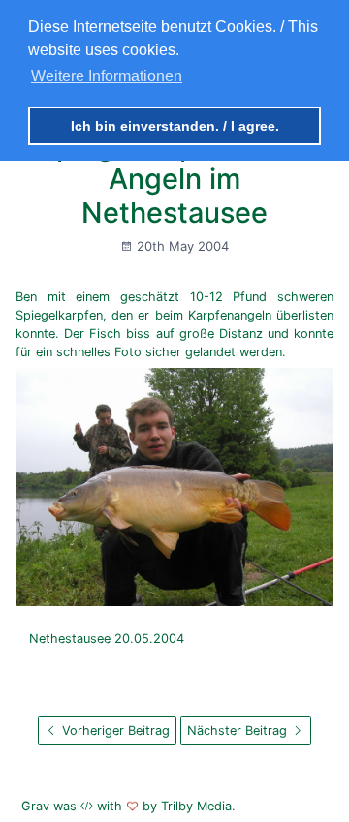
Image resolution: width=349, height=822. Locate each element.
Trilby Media (196, 806)
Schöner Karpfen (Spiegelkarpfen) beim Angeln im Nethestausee (175, 162)
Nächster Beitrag (239, 730)
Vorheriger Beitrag (114, 730)
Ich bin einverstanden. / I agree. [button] (175, 126)
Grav (35, 806)
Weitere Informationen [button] (106, 76)
